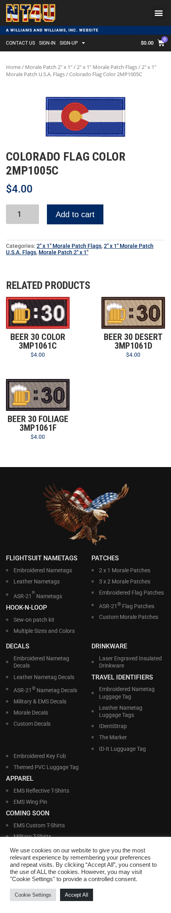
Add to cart (75, 214)
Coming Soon (27, 813)
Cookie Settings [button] (33, 895)
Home (13, 67)
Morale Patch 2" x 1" (48, 67)
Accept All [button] (76, 895)
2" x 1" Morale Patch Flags (107, 67)
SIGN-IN (47, 43)
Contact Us (20, 43)
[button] (158, 13)
